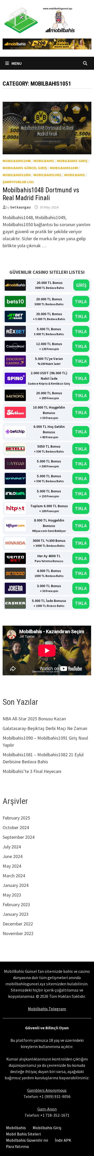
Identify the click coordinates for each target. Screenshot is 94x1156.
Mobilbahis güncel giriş (25, 168)
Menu (16, 63)
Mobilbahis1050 (17, 175)
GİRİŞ (81, 285)
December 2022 (18, 924)
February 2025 (16, 818)
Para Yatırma (17, 1146)
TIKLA (81, 301)
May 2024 (12, 866)
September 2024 (18, 837)
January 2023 (15, 914)
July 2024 (12, 847)
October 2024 (16, 827)
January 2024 (15, 885)
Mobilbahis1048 (17, 160)
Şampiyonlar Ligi (18, 182)
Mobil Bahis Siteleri (23, 1133)
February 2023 (16, 904)
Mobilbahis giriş (72, 160)
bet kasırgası (20, 207)
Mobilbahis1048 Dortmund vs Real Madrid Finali (41, 194)
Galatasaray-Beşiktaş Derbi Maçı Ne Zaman (45, 728)
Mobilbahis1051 (47, 175)
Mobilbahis (43, 160)
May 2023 (12, 895)
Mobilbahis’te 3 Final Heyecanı (32, 771)
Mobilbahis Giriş (47, 1127)
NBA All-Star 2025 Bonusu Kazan (34, 719)
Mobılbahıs (74, 175)
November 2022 (18, 933)
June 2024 (12, 856)
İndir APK (63, 1140)
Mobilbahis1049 (64, 168)
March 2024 (14, 876)
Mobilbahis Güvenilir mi (27, 1140)
